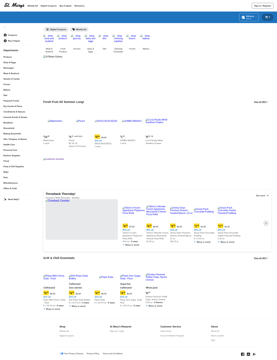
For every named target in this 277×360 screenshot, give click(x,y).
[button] (55, 127)
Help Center (165, 331)
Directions (79, 6)
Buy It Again (66, 6)
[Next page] (266, 223)
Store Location (217, 335)
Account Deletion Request (172, 335)
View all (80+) (260, 102)
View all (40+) (260, 258)
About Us (215, 331)
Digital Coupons (49, 6)
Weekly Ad (33, 6)
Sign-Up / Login (117, 331)
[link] (263, 6)
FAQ (213, 340)
